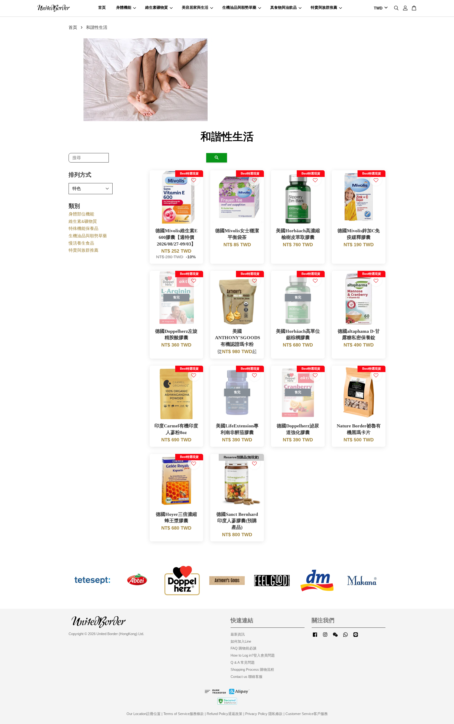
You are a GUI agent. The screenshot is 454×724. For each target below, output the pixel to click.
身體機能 (123, 7)
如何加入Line (241, 641)
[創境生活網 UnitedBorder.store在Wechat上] (335, 637)
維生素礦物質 (156, 7)
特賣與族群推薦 (324, 7)
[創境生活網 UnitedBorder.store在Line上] (355, 637)
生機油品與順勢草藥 (239, 7)
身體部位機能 (81, 214)
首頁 (102, 7)
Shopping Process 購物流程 (252, 669)
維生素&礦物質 (83, 221)
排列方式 (80, 175)
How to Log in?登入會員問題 (253, 655)
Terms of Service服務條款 (183, 714)
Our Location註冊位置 (144, 714)
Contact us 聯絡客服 (246, 677)
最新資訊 (238, 634)
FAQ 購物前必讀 (243, 648)
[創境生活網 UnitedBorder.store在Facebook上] (315, 637)
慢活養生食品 (81, 243)
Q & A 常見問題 (243, 662)
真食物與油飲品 (283, 7)
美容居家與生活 (195, 7)
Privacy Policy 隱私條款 (264, 714)
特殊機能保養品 (83, 228)
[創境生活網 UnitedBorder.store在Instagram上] (325, 637)
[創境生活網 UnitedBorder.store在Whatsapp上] (345, 637)
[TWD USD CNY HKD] (379, 8)
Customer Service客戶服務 (306, 714)
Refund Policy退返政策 (224, 714)
